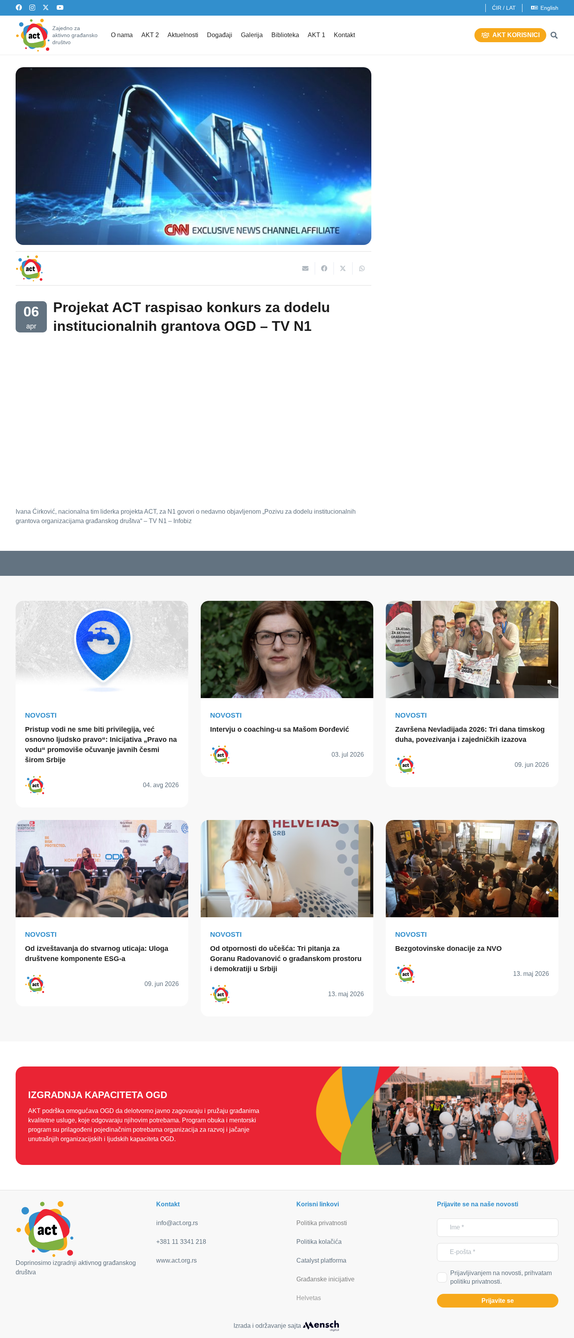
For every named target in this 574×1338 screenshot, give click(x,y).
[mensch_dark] (320, 1326)
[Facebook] (19, 7)
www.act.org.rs (176, 1260)
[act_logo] (33, 35)
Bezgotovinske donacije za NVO (448, 948)
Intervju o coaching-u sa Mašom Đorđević (279, 729)
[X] (46, 7)
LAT (511, 8)
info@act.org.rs (177, 1223)
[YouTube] (60, 7)
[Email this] (305, 268)
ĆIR (496, 8)
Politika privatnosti (321, 1223)
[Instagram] (32, 7)
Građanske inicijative (325, 1279)
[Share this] (324, 268)
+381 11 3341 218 (181, 1241)
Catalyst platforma (321, 1260)
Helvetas (308, 1298)
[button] (554, 35)
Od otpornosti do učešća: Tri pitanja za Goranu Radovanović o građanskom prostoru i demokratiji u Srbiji (286, 959)
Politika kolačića (319, 1241)
